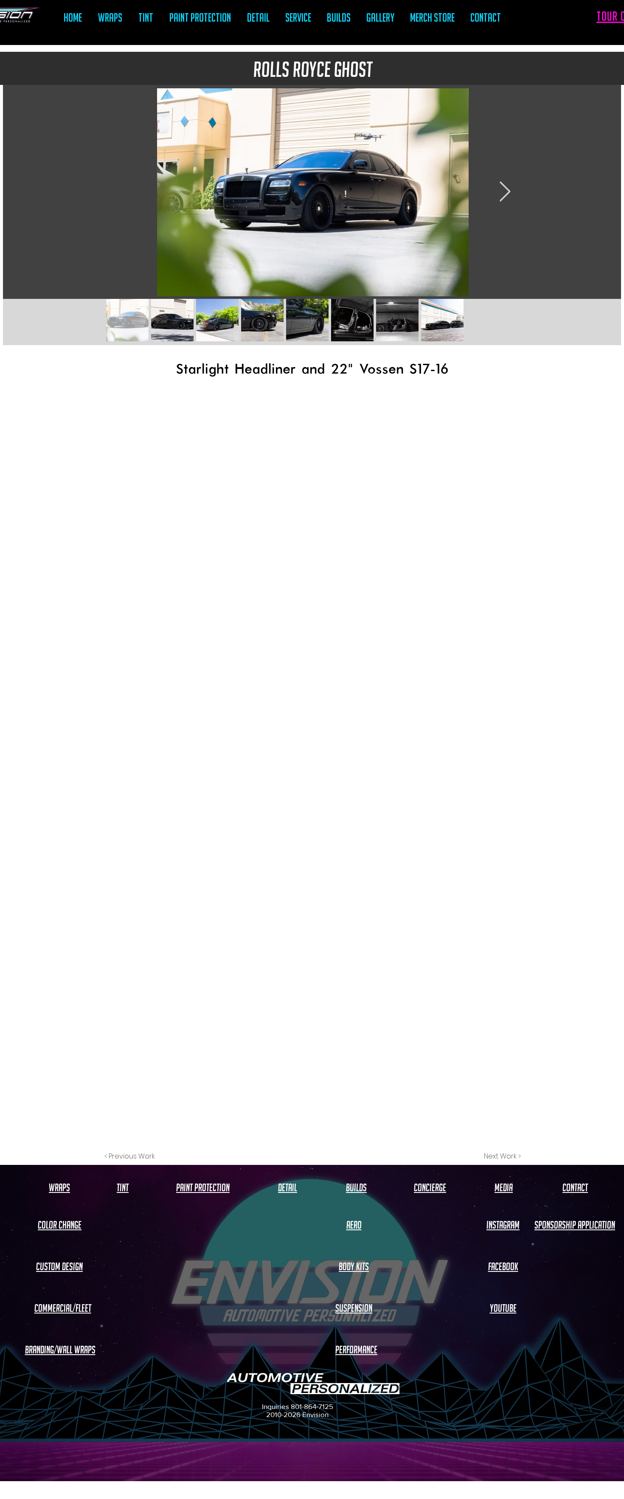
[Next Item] (504, 192)
